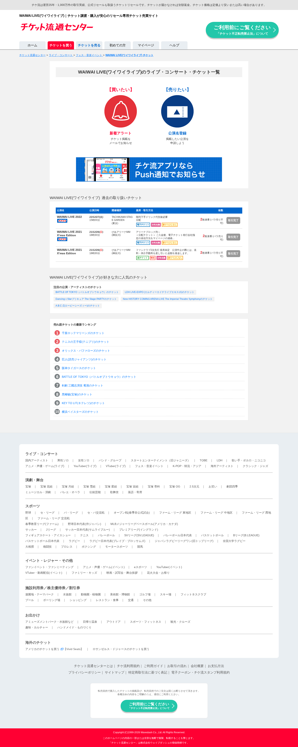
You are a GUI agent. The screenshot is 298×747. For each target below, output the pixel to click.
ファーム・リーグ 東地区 (175, 512)
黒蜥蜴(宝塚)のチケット (77, 394)
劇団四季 (232, 486)
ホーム (32, 45)
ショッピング (78, 600)
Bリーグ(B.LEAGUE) (246, 535)
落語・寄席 (135, 492)
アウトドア (113, 621)
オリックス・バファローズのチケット (86, 350)
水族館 (67, 594)
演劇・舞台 (34, 480)
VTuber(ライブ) (116, 466)
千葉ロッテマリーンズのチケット (83, 333)
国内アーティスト (36, 460)
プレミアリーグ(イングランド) (138, 529)
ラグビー (74, 541)
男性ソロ (63, 460)
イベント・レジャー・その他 (49, 561)
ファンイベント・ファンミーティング (49, 567)
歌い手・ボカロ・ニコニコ (249, 460)
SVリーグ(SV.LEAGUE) (139, 535)
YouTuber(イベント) (169, 567)
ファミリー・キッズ (84, 572)
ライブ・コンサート (41, 454)
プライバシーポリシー (84, 672)
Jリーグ (51, 529)
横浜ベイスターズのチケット (80, 411)
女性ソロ (83, 460)
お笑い (213, 486)
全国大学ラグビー (234, 541)
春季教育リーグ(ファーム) (42, 524)
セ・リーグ (47, 512)
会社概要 (197, 666)
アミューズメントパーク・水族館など (49, 621)
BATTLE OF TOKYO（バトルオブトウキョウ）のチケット (87, 292)
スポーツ (32, 506)
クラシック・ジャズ (255, 466)
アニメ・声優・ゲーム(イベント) (104, 567)
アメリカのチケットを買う (42, 649)
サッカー (31, 529)
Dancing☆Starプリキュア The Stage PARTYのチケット (86, 299)
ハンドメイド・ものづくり (74, 627)
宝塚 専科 (154, 486)
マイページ (146, 45)
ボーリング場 (51, 600)
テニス (84, 535)
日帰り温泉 (90, 621)
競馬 (140, 546)
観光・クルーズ (180, 621)
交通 (131, 600)
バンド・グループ (110, 460)
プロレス (66, 546)
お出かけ (32, 615)
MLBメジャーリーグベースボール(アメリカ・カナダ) (144, 524)
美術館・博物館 (120, 594)
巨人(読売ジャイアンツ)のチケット (84, 359)
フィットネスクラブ (193, 594)
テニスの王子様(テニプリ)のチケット (85, 341)
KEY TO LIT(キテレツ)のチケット (83, 403)
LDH (219, 460)
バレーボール (106, 535)
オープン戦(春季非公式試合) (132, 512)
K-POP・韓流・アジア (187, 466)
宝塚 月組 (68, 486)
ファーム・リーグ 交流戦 (54, 518)
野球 (28, 512)
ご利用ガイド (153, 666)
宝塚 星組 (111, 486)
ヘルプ (174, 45)
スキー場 (165, 594)
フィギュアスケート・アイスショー (48, 535)
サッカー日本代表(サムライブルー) (87, 529)
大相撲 (29, 546)
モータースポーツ (116, 546)
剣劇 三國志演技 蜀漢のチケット (82, 385)
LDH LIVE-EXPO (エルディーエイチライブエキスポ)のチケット (159, 292)
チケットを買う (60, 45)
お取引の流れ (177, 666)
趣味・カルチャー (36, 627)
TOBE (203, 460)
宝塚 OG (174, 486)
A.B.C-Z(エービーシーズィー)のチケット (78, 305)
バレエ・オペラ (70, 492)
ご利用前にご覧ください (242, 29)
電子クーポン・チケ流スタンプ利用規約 (200, 672)
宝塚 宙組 (132, 486)
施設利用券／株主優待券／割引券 (52, 588)
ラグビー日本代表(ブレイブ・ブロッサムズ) (117, 541)
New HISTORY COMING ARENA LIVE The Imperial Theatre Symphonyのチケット (167, 299)
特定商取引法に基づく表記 (147, 672)
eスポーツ (140, 567)
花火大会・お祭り (158, 572)
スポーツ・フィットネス (145, 621)
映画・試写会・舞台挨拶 (122, 572)
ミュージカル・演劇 (38, 492)
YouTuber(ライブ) (85, 466)
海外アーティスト (222, 466)
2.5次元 (194, 486)
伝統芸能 (95, 492)
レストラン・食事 (107, 600)
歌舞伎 (114, 492)
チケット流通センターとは (93, 666)
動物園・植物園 (91, 594)
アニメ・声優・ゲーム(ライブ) (44, 466)
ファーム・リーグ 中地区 (216, 512)
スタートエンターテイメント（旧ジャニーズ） (160, 460)
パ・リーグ (71, 512)
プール (29, 600)
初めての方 (117, 45)
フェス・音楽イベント (149, 466)
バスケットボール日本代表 (42, 541)
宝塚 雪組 (89, 486)
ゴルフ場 (145, 594)
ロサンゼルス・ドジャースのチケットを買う (121, 649)
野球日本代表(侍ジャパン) (84, 524)
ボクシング (89, 546)
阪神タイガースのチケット (79, 368)
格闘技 (47, 546)
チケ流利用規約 (128, 666)
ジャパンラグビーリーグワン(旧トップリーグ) (184, 541)
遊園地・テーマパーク (39, 594)
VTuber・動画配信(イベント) (43, 572)
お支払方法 (216, 666)
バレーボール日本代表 (177, 535)
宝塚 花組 (46, 486)
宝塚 (28, 486)
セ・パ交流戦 (95, 512)
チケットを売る (89, 45)
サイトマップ (114, 672)
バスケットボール (212, 535)
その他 (147, 600)
